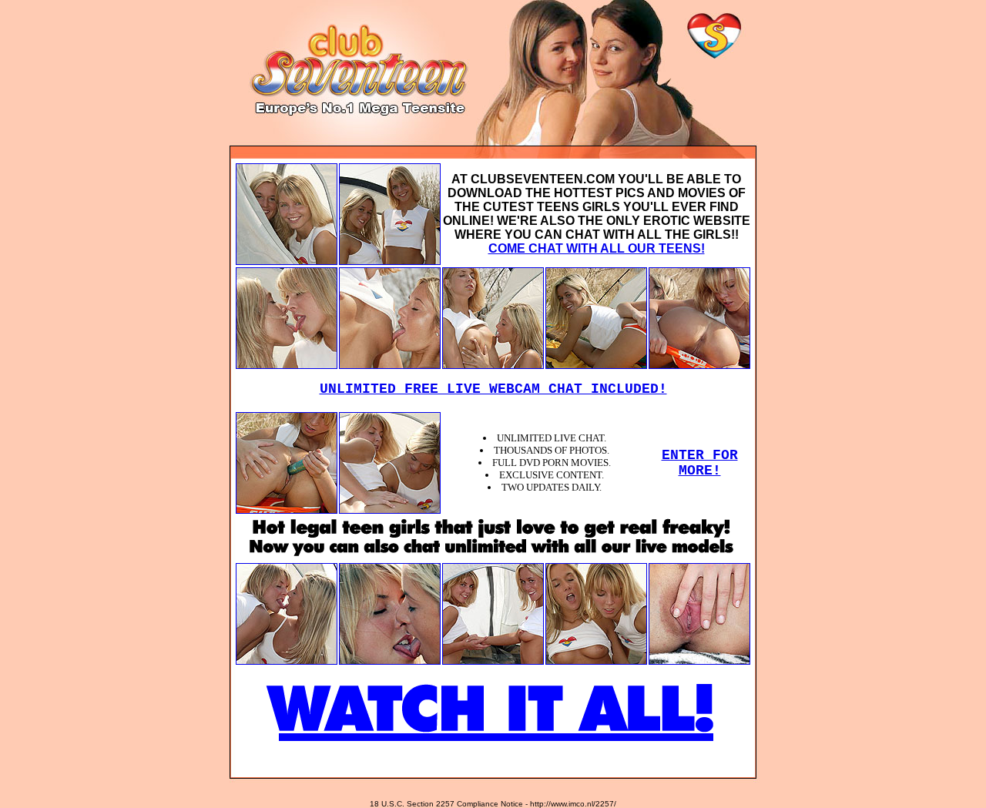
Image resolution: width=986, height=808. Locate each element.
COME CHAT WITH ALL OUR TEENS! (596, 248)
